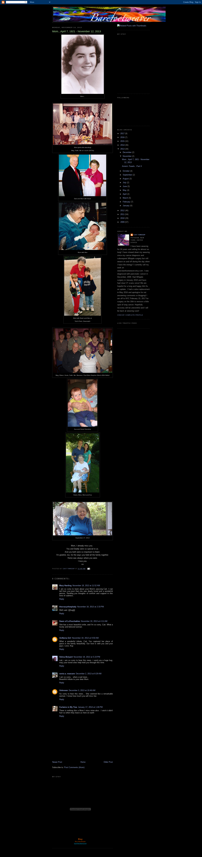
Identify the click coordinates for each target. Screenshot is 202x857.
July (125, 182)
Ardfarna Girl (65, 638)
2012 (122, 210)
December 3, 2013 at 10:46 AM (82, 690)
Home (82, 762)
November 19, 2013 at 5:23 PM (86, 657)
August (126, 179)
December (127, 152)
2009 (122, 222)
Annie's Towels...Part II (132, 166)
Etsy (80, 839)
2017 (122, 133)
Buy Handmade (80, 841)
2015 (122, 141)
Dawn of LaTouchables (69, 621)
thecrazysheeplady (67, 607)
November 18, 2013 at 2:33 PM (90, 607)
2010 (122, 218)
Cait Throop (139, 235)
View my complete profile (130, 315)
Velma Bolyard (66, 657)
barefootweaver (80, 844)
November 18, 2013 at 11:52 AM (86, 585)
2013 (122, 149)
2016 (122, 137)
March (126, 198)
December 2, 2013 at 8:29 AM (88, 674)
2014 (122, 145)
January (126, 205)
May (125, 190)
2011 (122, 214)
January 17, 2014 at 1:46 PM (90, 707)
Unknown (63, 690)
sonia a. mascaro (67, 674)
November (127, 156)
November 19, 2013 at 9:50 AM (85, 638)
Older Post (108, 762)
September (128, 175)
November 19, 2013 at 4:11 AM (94, 621)
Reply (61, 599)
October (126, 171)
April (125, 194)
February (127, 202)
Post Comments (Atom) (74, 767)
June (125, 186)
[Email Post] (88, 569)
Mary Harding (65, 585)
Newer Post (57, 762)
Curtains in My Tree (68, 707)
